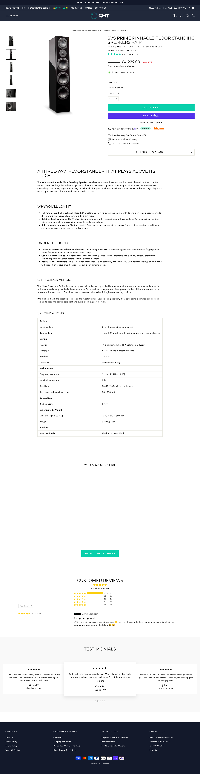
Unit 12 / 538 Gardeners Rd (161, 737)
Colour (113, 82)
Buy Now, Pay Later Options (113, 745)
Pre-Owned (76, 8)
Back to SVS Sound (102, 553)
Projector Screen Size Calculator (114, 737)
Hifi (24, 8)
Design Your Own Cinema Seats (66, 745)
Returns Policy (11, 745)
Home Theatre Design (39, 8)
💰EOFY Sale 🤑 (60, 8)
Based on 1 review (100, 588)
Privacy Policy (11, 741)
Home (75, 31)
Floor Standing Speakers (145, 47)
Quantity (114, 94)
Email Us (153, 750)
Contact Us (101, 8)
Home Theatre (12, 8)
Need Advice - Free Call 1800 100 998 (167, 7)
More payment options (151, 122)
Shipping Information (62, 741)
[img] (24, 613)
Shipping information (151, 152)
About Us (9, 737)
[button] (115, 54)
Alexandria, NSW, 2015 (160, 741)
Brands (88, 8)
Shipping (111, 66)
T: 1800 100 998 (156, 745)
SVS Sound (82, 31)
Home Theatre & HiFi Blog (64, 750)
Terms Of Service (12, 750)
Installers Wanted (108, 741)
